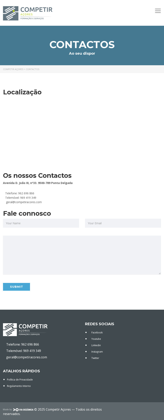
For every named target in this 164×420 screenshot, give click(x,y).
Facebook (97, 332)
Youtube (96, 339)
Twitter (95, 358)
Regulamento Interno (19, 386)
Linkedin (96, 345)
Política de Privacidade (20, 379)
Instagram (97, 351)
